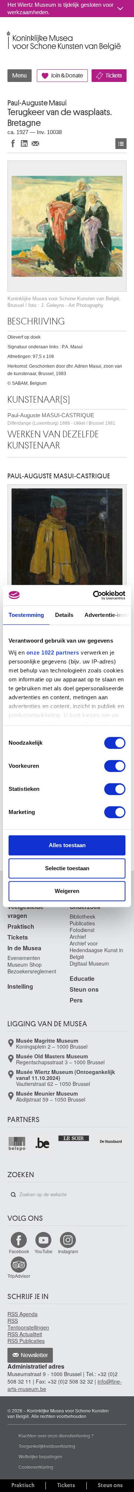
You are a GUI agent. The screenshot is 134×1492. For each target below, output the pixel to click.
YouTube (43, 1251)
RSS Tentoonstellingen (28, 1324)
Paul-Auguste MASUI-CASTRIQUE (61, 419)
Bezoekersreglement (31, 971)
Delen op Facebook (13, 143)
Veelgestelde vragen (25, 911)
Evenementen (23, 957)
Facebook (19, 1251)
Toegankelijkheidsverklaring (47, 1445)
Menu (19, 76)
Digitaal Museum (89, 963)
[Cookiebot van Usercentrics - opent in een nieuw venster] (94, 595)
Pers (76, 1000)
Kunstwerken (121, 143)
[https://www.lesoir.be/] (73, 1137)
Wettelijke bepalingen (40, 1456)
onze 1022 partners (52, 652)
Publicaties (82, 923)
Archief (78, 936)
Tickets (114, 76)
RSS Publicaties (26, 1340)
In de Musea (24, 948)
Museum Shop (24, 964)
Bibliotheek (82, 916)
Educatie (82, 978)
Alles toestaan (67, 845)
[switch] (114, 766)
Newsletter (34, 1355)
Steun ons (84, 989)
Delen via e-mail (35, 143)
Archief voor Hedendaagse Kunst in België (96, 950)
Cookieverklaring (36, 1466)
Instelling (20, 986)
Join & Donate (67, 76)
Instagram (68, 1251)
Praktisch (20, 926)
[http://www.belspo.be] (17, 1143)
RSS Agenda (22, 1314)
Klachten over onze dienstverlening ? (56, 1435)
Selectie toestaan (67, 868)
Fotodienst (82, 929)
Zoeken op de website (13, 1194)
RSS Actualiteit (24, 1334)
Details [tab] (64, 615)
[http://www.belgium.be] (43, 1143)
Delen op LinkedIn (24, 143)
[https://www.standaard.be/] (111, 1141)
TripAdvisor (18, 1276)
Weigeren (67, 891)
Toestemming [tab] (26, 615)
